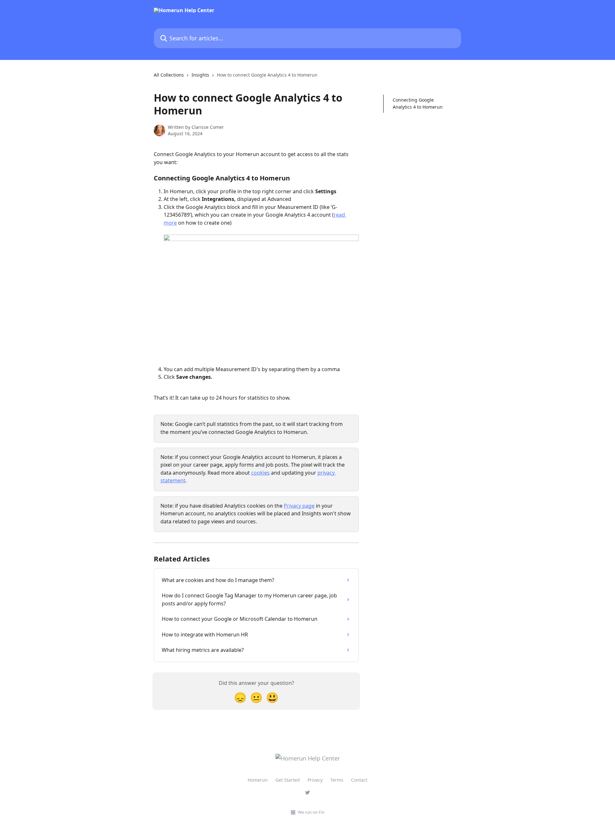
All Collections (169, 75)
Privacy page (299, 505)
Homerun (258, 780)
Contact (359, 780)
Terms (336, 780)
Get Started (287, 780)
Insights (200, 75)
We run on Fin (311, 812)
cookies (260, 472)
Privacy (315, 780)
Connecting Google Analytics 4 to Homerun (418, 103)
